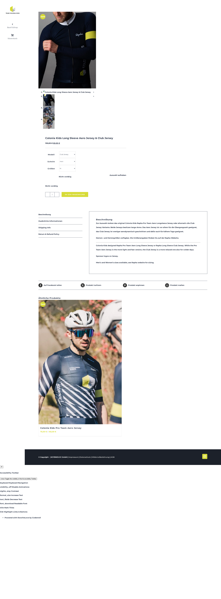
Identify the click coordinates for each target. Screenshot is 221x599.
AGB (113, 457)
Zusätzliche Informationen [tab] (50, 221)
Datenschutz (85, 457)
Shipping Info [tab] (44, 227)
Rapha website (138, 262)
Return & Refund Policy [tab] (48, 234)
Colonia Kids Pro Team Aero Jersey (60, 428)
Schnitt (51, 161)
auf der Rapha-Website (168, 238)
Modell (51, 154)
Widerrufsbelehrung (100, 457)
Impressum (73, 457)
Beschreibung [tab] (44, 214)
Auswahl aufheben (118, 175)
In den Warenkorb (75, 194)
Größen (51, 169)
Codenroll (36, 518)
